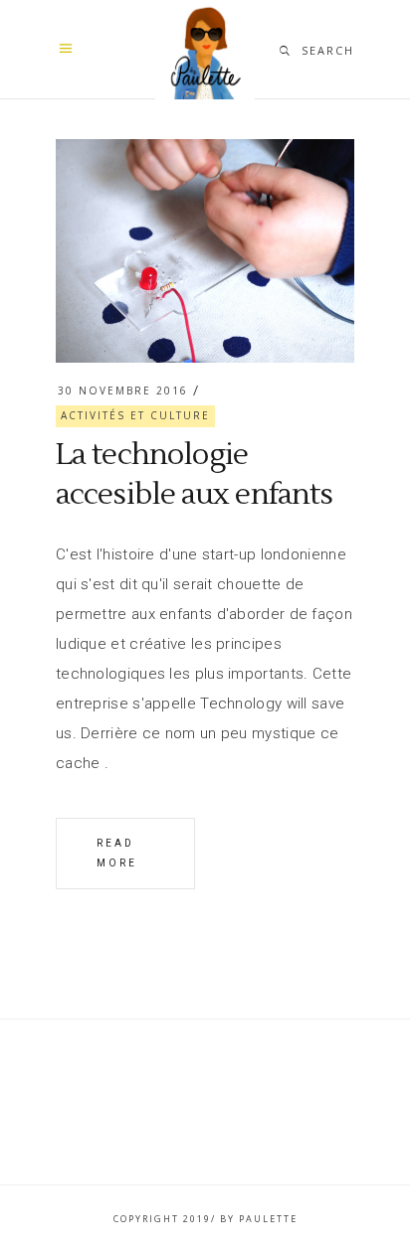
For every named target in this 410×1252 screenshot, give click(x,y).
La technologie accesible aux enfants (194, 474)
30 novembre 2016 (123, 390)
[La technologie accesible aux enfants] (205, 251)
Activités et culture (135, 415)
